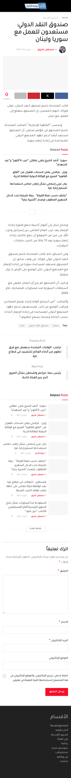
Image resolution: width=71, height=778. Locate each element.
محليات (64, 761)
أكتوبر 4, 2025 (22, 475)
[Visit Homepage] (35, 6)
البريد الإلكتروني (58, 640)
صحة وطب (61, 752)
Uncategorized (59, 726)
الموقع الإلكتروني (58, 658)
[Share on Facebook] (61, 96)
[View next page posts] (32, 212)
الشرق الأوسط (50, 18)
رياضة (64, 743)
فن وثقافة (62, 757)
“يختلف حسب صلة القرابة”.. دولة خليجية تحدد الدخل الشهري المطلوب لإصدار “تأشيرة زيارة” (27, 465)
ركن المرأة (62, 739)
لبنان (22, 326)
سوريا (56, 326)
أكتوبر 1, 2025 (22, 517)
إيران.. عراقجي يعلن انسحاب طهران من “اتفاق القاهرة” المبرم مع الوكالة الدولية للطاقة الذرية (25, 427)
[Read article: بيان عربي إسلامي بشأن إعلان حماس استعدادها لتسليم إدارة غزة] (58, 449)
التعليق (62, 571)
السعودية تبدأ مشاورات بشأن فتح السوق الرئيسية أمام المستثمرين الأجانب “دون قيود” (26, 507)
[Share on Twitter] (47, 96)
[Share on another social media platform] (20, 96)
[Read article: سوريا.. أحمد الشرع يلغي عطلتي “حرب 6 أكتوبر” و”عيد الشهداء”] (58, 411)
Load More (36, 529)
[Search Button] (6, 6)
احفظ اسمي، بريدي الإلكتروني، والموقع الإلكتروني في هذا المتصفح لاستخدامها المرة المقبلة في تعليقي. (39, 678)
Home (65, 18)
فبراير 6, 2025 (23, 50)
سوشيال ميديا (60, 748)
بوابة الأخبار (39, 454)
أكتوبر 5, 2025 (22, 416)
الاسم (63, 622)
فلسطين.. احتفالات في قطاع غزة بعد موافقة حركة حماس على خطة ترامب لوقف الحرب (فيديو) (26, 486)
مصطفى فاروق (45, 50)
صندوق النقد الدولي (38, 326)
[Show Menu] (64, 6)
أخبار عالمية (62, 730)
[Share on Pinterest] (34, 96)
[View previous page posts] (39, 212)
